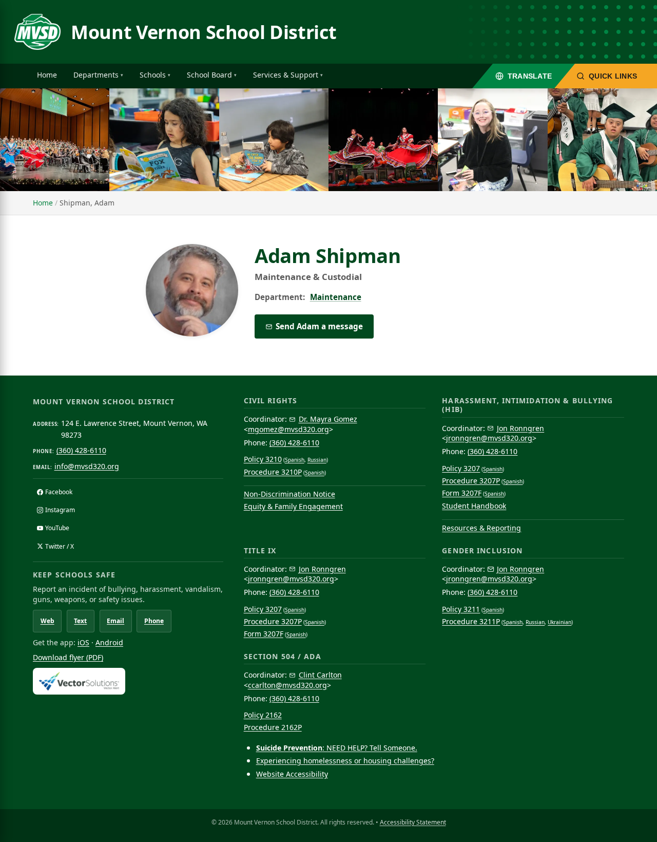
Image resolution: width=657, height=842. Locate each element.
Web (47, 620)
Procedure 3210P (273, 472)
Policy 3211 (461, 609)
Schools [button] (153, 75)
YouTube (57, 527)
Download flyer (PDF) (68, 657)
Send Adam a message (319, 326)
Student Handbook (474, 506)
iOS (83, 642)
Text (80, 620)
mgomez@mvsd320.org (288, 429)
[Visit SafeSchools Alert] (128, 681)
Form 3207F (461, 493)
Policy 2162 (263, 715)
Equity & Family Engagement (293, 506)
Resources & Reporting (481, 528)
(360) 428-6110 (81, 450)
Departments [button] (96, 75)
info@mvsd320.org (86, 466)
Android (109, 642)
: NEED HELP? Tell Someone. (336, 748)
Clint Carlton (320, 675)
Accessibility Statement (413, 822)
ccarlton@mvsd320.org (287, 685)
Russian (316, 459)
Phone (154, 620)
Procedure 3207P (471, 480)
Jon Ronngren (520, 428)
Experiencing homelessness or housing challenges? (345, 760)
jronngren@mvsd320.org (489, 438)
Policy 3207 (461, 468)
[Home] (37, 31)
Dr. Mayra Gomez (328, 419)
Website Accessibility (292, 774)
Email (115, 620)
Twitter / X (59, 546)
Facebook (58, 492)
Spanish (294, 459)
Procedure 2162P (273, 727)
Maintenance (335, 297)
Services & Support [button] (285, 75)
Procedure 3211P (471, 621)
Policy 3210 (263, 459)
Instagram (60, 510)
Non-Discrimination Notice (289, 494)
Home (47, 75)
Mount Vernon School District (204, 32)
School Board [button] (209, 75)
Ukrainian (559, 622)
